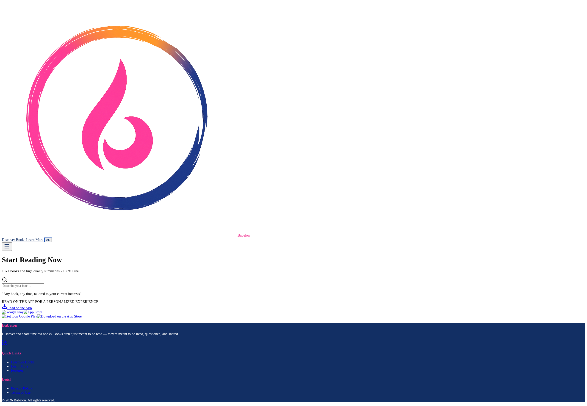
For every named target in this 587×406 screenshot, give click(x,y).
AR (48, 240)
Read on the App (19, 308)
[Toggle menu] (7, 246)
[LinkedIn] (4, 344)
